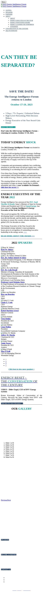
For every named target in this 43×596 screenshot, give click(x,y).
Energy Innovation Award (20, 22)
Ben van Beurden (8, 294)
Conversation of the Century (17, 28)
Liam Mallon (6, 327)
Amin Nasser (6, 343)
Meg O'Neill (5, 351)
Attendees (14, 26)
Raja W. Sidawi (7, 250)
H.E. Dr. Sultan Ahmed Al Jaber (13, 258)
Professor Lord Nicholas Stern (13, 282)
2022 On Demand (11, 30)
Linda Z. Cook (6, 302)
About (8, 16)
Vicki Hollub (6, 319)
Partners (9, 14)
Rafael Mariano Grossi (10, 311)
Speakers (9, 12)
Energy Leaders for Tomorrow (22, 24)
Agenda (8, 10)
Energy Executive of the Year (21, 20)
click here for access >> (10, 187)
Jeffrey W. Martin (8, 335)
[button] (8, 127)
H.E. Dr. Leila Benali (9, 270)
